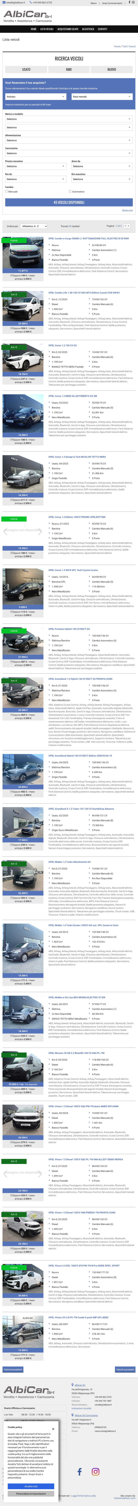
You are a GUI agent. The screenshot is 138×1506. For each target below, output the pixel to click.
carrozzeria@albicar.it (105, 1431)
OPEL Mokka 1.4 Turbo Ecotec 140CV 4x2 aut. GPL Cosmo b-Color (83, 925)
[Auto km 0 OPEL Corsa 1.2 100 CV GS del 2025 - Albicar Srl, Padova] (23, 358)
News (94, 3)
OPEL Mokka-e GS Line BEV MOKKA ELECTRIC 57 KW (76, 997)
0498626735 (100, 1427)
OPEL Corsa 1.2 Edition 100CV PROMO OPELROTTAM (76, 517)
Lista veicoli (47, 29)
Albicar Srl (80, 1385)
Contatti (102, 29)
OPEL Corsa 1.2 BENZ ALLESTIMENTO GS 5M (72, 396)
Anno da (76, 161)
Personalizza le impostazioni (31, 1493)
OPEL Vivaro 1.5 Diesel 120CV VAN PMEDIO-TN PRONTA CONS (81, 1212)
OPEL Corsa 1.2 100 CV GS (62, 345)
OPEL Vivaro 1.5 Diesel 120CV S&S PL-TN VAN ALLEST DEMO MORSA (85, 1159)
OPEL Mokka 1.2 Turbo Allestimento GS (69, 862)
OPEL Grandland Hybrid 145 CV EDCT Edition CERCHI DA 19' (80, 755)
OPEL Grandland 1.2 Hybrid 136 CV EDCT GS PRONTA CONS (80, 679)
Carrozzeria (11, 148)
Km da (8, 174)
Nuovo (112, 69)
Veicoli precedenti (13, 1369)
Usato (26, 69)
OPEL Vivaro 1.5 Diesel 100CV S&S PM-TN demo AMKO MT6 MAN (83, 1106)
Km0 (69, 69)
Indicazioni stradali (81, 1408)
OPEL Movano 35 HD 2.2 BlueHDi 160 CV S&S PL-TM (76, 1053)
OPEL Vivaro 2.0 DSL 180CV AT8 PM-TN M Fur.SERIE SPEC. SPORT (84, 1265)
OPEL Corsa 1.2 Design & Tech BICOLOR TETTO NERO (77, 456)
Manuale (13, 191)
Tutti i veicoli (128, 46)
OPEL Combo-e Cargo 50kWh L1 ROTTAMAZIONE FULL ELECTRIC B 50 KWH (88, 238)
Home (33, 29)
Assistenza (88, 29)
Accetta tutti (31, 1486)
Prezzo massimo (14, 161)
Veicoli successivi (125, 1369)
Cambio (9, 187)
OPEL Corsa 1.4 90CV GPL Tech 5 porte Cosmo (73, 570)
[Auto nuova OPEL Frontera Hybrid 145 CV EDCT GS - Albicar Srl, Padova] (23, 641)
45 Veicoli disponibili (69, 202)
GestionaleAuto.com (124, 1498)
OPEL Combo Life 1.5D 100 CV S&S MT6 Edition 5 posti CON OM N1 (84, 292)
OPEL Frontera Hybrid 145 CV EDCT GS (69, 629)
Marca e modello (14, 114)
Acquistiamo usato (68, 29)
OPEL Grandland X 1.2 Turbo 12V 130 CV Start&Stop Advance (81, 808)
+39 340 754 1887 (103, 1401)
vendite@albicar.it (15, 2)
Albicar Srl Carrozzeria (86, 1415)
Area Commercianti (112, 3)
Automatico (78, 191)
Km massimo (78, 174)
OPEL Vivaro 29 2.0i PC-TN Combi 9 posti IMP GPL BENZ (78, 1317)
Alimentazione (13, 135)
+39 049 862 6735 (42, 2)
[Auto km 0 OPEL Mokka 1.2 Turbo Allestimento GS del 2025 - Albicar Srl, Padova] (23, 875)
